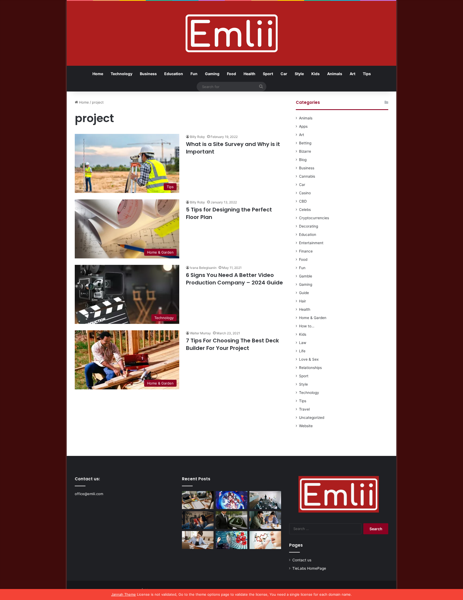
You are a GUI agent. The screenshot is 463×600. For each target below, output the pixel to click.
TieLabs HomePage (309, 568)
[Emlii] (231, 33)
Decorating (308, 226)
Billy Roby (197, 137)
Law (302, 343)
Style (299, 73)
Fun (194, 73)
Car (284, 73)
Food (231, 73)
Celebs (305, 209)
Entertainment (311, 243)
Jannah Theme (123, 594)
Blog (303, 160)
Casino (305, 193)
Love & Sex (309, 359)
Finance (306, 251)
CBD (303, 201)
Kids (315, 73)
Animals (334, 73)
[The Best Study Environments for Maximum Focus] (198, 540)
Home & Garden (312, 318)
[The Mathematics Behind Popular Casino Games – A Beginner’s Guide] (231, 540)
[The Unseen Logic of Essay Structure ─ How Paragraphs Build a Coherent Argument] (265, 520)
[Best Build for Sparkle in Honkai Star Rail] (231, 500)
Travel (304, 409)
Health (249, 73)
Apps (303, 126)
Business (148, 73)
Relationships (310, 367)
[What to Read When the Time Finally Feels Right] (198, 520)
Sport (268, 73)
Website (306, 426)
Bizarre (305, 151)
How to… (306, 326)
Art (352, 73)
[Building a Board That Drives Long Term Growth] (265, 500)
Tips (367, 73)
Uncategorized (311, 417)
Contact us (301, 560)
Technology (121, 73)
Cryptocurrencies (314, 218)
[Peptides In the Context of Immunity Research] (265, 540)
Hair (302, 301)
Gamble (305, 276)
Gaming (212, 73)
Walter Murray (200, 333)
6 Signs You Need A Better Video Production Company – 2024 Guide (234, 278)
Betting (305, 143)
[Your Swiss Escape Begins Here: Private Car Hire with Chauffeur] (231, 520)
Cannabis (307, 176)
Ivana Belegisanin (203, 268)
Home (97, 73)
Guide (304, 293)
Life (302, 351)
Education (173, 73)
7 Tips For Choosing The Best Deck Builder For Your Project (232, 344)
